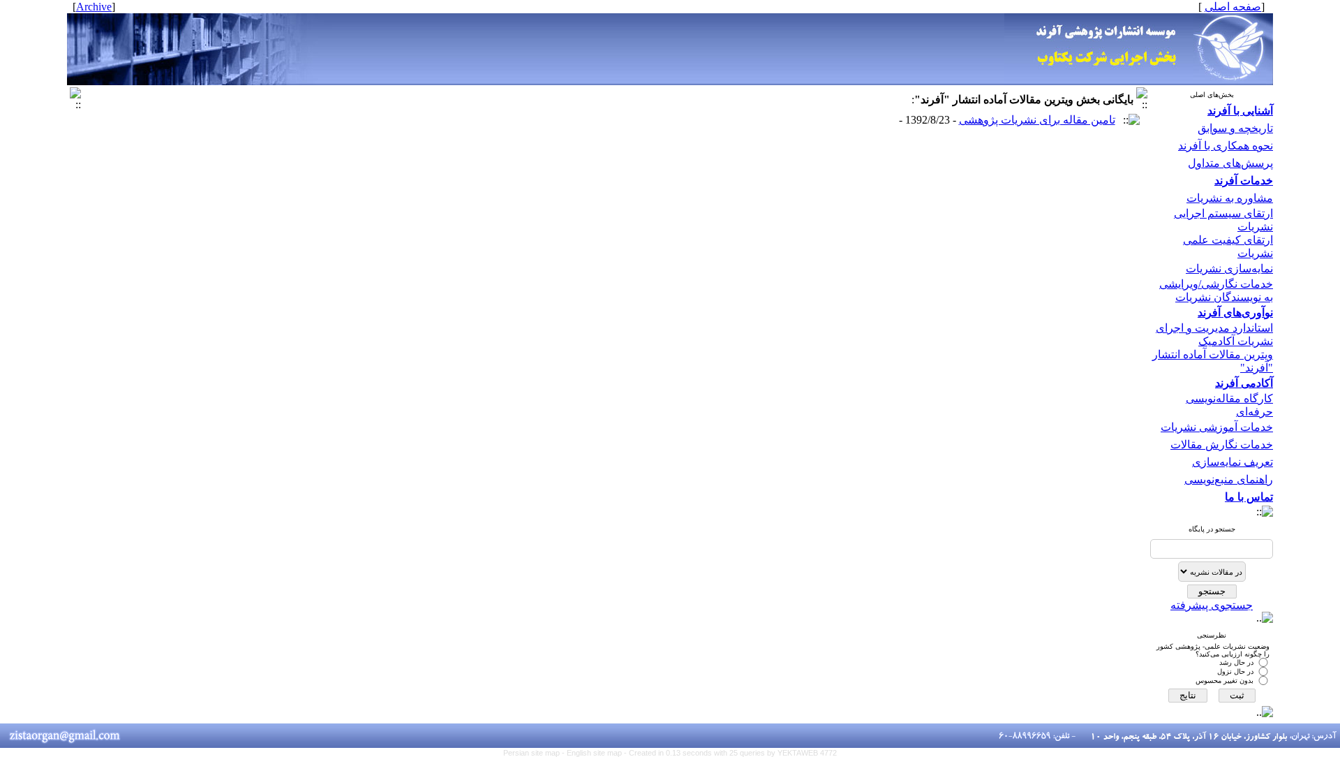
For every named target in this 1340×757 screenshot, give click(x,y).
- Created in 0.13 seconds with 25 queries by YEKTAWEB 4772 (730, 753)
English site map (595, 753)
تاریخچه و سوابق (1235, 128)
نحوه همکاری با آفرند (1225, 146)
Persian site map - (535, 753)
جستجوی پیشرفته (1211, 605)
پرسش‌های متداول (1230, 163)
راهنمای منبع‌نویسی (1228, 479)
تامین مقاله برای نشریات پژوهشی (1037, 120)
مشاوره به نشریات (1229, 198)
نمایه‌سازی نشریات (1229, 268)
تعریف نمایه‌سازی (1232, 462)
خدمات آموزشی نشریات (1217, 427)
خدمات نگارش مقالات (1221, 444)
